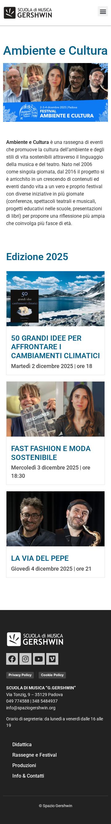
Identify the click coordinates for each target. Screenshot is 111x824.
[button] (103, 11)
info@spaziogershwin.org (31, 708)
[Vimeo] (52, 659)
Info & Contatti (28, 776)
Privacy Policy (20, 675)
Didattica (22, 744)
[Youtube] (39, 659)
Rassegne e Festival (34, 755)
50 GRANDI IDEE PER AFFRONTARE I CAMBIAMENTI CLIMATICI (55, 347)
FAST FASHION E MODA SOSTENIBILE (51, 453)
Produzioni (24, 765)
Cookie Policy (52, 675)
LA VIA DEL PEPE (40, 558)
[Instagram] (25, 659)
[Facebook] (12, 659)
